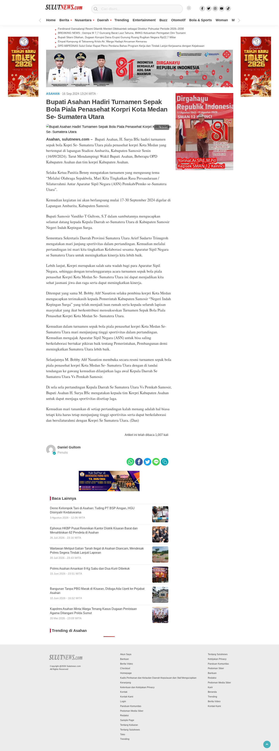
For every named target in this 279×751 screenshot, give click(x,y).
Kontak (123, 692)
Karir (210, 687)
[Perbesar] (109, 132)
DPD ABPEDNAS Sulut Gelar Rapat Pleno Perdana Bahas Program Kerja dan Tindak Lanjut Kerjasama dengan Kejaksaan (131, 45)
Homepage (126, 673)
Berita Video (126, 663)
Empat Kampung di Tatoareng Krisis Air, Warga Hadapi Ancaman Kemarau (102, 41)
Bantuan (124, 659)
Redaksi (124, 715)
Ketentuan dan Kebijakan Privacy (137, 687)
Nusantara (83, 20)
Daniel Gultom (69, 447)
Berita (64, 20)
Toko (122, 734)
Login (123, 701)
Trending (121, 20)
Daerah (103, 20)
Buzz (163, 20)
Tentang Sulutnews (130, 729)
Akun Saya (125, 654)
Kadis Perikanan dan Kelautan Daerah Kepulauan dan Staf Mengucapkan (158, 678)
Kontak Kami (126, 696)
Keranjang (125, 682)
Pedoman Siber (216, 668)
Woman (222, 20)
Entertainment (144, 20)
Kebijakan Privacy (217, 659)
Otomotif (178, 20)
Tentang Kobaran (129, 725)
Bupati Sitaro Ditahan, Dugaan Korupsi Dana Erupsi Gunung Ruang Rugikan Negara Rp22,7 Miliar (117, 37)
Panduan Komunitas (130, 706)
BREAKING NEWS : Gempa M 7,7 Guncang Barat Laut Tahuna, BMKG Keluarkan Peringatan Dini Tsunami (122, 32)
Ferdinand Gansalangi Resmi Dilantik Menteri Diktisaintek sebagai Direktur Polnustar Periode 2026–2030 (121, 28)
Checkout (125, 668)
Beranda (212, 692)
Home (51, 20)
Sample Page (127, 720)
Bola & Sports (200, 20)
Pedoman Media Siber (131, 711)
